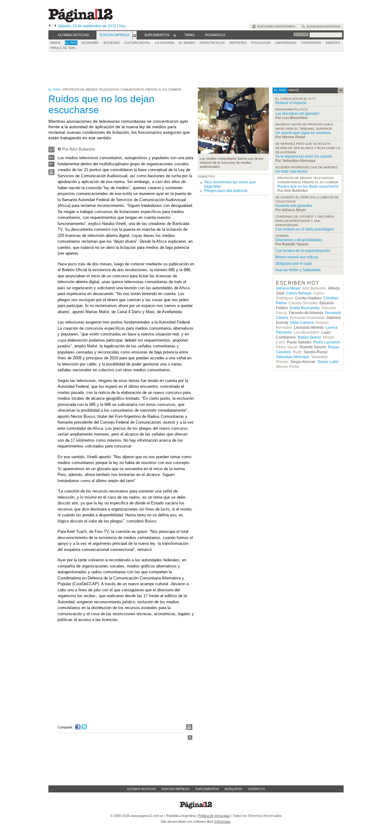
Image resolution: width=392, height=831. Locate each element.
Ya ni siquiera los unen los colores (303, 156)
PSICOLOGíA (261, 42)
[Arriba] (190, 738)
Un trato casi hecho (291, 171)
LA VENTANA (164, 42)
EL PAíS (71, 42)
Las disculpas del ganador (297, 113)
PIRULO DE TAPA (63, 48)
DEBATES (333, 42)
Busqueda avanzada (323, 26)
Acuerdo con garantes (293, 206)
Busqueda (233, 789)
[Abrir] (135, 35)
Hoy (122, 26)
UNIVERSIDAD (285, 42)
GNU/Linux (222, 821)
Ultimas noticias (141, 789)
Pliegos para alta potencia (225, 191)
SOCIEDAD (111, 42)
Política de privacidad (214, 816)
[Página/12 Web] (80, 21)
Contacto (256, 789)
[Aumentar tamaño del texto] (51, 159)
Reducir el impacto (291, 103)
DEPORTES (238, 42)
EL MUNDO (187, 42)
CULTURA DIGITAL (137, 42)
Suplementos (207, 789)
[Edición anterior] (49, 26)
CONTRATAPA (311, 42)
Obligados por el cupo (293, 263)
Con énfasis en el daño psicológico (304, 229)
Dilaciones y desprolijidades (298, 240)
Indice (55, 42)
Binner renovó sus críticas (296, 257)
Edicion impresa (176, 789)
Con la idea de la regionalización (302, 251)
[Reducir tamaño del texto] (51, 165)
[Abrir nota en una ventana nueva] (51, 151)
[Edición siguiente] (56, 26)
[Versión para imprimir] (51, 173)
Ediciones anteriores (275, 26)
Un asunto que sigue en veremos (302, 133)
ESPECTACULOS (212, 42)
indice (293, 90)
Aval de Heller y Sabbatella (298, 270)
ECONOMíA (90, 42)
